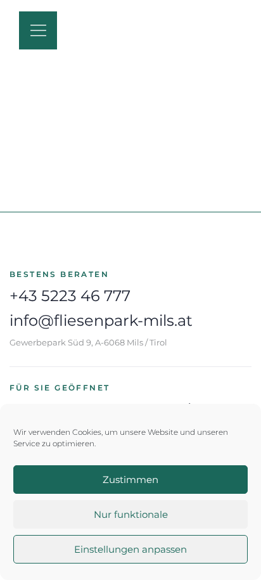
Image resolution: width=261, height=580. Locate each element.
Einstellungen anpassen (130, 549)
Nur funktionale (131, 514)
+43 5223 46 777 (70, 296)
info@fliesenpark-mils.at (101, 320)
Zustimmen (130, 480)
